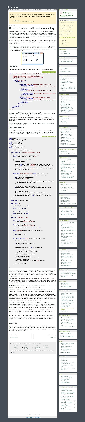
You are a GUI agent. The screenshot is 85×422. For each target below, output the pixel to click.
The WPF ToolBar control (67, 213)
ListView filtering (64, 44)
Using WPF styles (65, 344)
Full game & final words (66, 410)
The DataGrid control (66, 333)
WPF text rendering (65, 120)
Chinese (16, 345)
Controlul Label (64, 102)
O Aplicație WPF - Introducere (68, 78)
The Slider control (65, 253)
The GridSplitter (65, 143)
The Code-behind (66, 41)
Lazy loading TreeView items (68, 326)
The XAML (64, 40)
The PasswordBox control (67, 110)
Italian (15, 347)
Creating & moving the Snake (68, 392)
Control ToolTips (65, 118)
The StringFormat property (67, 176)
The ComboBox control (66, 286)
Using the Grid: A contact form (68, 144)
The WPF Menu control (66, 210)
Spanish (16, 348)
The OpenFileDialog (65, 198)
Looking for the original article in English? (24, 21)
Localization (38, 417)
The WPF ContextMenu (66, 211)
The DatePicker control (66, 263)
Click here (32, 351)
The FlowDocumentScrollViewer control (67, 227)
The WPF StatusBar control (67, 214)
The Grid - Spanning (66, 141)
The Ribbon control (65, 216)
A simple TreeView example (67, 319)
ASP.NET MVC (17, 9)
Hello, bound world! (65, 162)
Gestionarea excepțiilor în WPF (68, 87)
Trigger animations (65, 352)
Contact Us (30, 417)
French (36, 345)
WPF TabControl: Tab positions (68, 273)
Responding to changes (66, 171)
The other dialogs (65, 201)
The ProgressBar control (67, 254)
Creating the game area (66, 390)
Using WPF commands (66, 187)
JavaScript (46, 9)
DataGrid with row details (67, 336)
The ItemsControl (65, 283)
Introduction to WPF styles (67, 343)
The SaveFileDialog (65, 200)
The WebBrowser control (67, 256)
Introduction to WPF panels (67, 129)
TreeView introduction (66, 317)
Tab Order (63, 121)
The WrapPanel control (66, 132)
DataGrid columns (65, 335)
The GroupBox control (66, 260)
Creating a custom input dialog (68, 203)
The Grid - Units (65, 140)
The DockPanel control (66, 135)
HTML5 (40, 9)
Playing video (64, 360)
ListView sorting (64, 36)
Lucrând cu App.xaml (66, 81)
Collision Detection (65, 399)
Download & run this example (49, 72)
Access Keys (64, 123)
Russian (47, 347)
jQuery (51, 9)
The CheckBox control (66, 107)
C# (33, 9)
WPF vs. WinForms (65, 53)
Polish (25, 347)
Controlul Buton (65, 105)
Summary (64, 43)
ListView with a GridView (66, 30)
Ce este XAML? (64, 68)
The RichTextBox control (67, 242)
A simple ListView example (67, 25)
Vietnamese (37, 348)
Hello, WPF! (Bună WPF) (66, 61)
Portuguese (37, 347)
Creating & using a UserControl (68, 153)
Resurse (63, 85)
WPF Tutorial (14, 7)
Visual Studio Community (67, 60)
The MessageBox (65, 197)
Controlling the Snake (66, 398)
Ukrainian (26, 348)
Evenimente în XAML (66, 71)
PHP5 (55, 9)
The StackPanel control (66, 134)
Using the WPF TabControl (67, 272)
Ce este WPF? (64, 51)
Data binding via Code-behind (68, 167)
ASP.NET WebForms (26, 9)
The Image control (65, 111)
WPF (11, 9)
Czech (25, 345)
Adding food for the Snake (67, 396)
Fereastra (63, 79)
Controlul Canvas (65, 131)
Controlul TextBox (65, 104)
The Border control (65, 252)
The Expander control (66, 265)
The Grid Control (65, 137)
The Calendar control (66, 262)
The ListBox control (65, 284)
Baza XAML (64, 69)
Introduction (64, 151)
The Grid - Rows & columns (67, 138)
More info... (16, 20)
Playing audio (64, 359)
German (47, 345)
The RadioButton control (67, 108)
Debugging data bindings (67, 177)
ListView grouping (65, 34)
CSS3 (36, 9)
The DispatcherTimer (66, 376)
